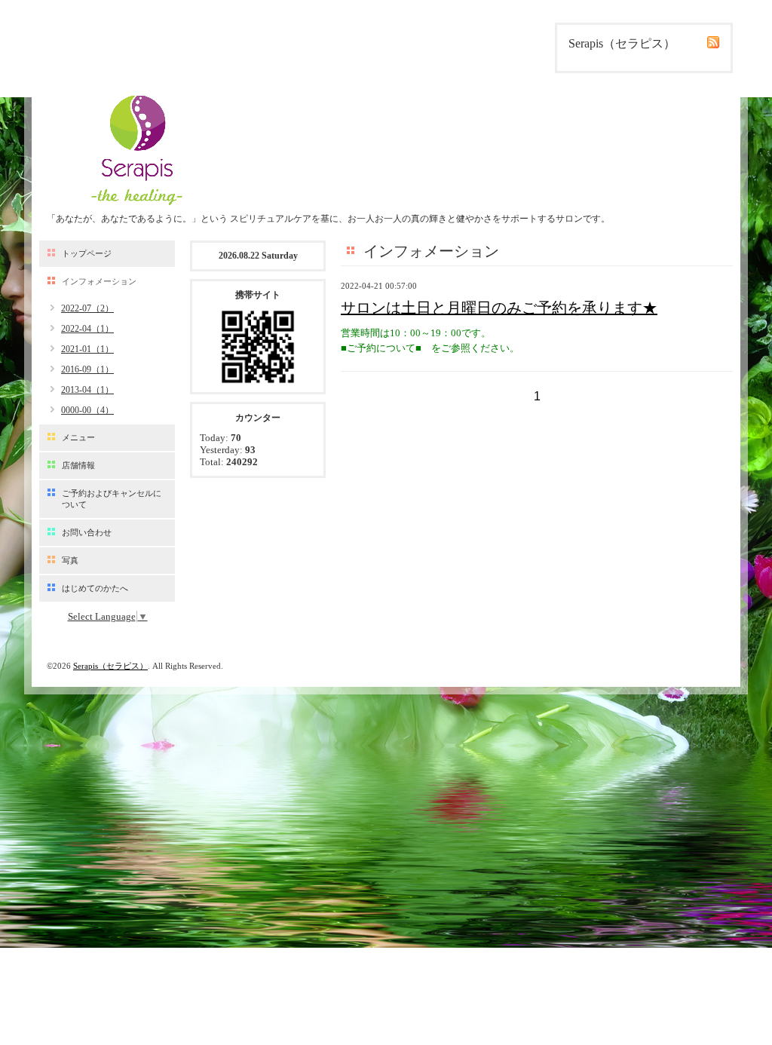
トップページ (87, 253)
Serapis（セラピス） (110, 665)
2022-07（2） (87, 308)
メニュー (78, 437)
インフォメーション (99, 281)
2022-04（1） (87, 328)
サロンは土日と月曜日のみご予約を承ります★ (499, 307)
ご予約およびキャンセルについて (111, 499)
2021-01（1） (87, 349)
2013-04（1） (87, 390)
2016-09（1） (87, 369)
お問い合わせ (87, 532)
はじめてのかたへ (95, 588)
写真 (70, 560)
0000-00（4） (87, 410)
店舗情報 (78, 465)
